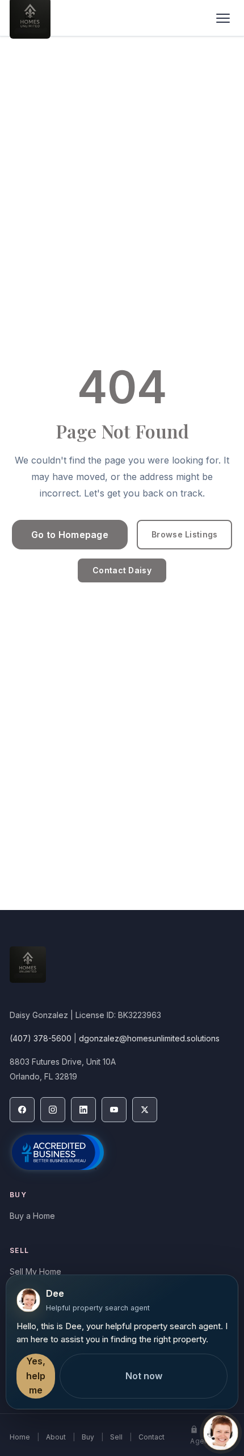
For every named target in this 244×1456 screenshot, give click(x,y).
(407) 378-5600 (40, 1038)
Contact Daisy (122, 570)
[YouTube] (114, 1109)
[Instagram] (52, 1109)
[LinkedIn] (83, 1109)
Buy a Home (32, 1216)
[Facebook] (22, 1109)
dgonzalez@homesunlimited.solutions (149, 1038)
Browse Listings (184, 534)
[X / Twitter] (144, 1109)
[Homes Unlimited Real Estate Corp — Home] (122, 970)
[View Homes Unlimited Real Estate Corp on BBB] (58, 1152)
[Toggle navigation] (223, 18)
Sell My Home (35, 1271)
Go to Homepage (69, 534)
